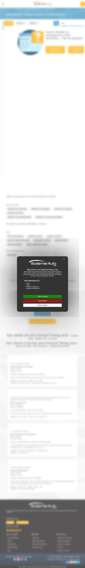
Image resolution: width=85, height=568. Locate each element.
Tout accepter (42, 296)
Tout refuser (42, 301)
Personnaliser (42, 305)
